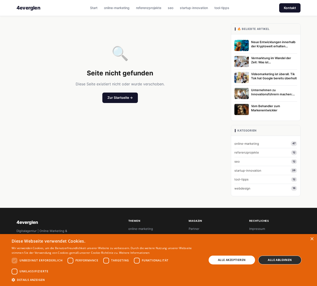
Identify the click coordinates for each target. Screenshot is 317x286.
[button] (106, 280)
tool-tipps (221, 8)
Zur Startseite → (120, 98)
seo (170, 8)
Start (93, 8)
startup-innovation (194, 8)
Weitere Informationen (134, 253)
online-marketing (116, 8)
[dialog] (158, 260)
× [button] (312, 239)
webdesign (264, 188)
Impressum (257, 229)
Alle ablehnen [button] (280, 260)
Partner (194, 229)
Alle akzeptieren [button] (232, 260)
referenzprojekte (148, 8)
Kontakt (290, 8)
